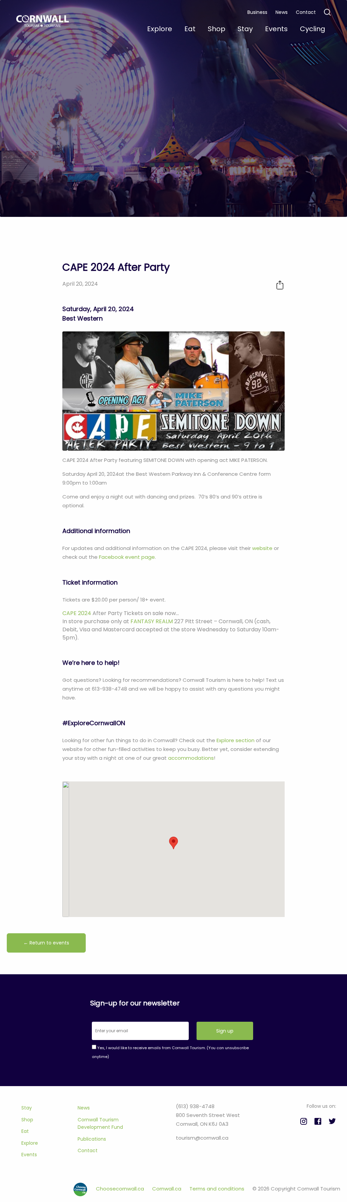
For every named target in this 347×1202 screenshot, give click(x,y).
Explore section (235, 740)
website (262, 548)
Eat (25, 1131)
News (281, 12)
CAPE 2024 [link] (76, 613)
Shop (27, 1119)
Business (257, 12)
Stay (26, 1107)
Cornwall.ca (167, 1188)
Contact (306, 12)
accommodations (191, 757)
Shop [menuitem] (216, 29)
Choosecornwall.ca (120, 1188)
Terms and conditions (217, 1188)
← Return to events (46, 942)
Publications (92, 1139)
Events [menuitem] (276, 29)
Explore (29, 1143)
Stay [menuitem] (245, 29)
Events (29, 1154)
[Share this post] (280, 284)
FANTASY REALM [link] (151, 621)
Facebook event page (127, 557)
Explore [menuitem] (159, 29)
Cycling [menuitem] (312, 29)
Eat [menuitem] (190, 29)
